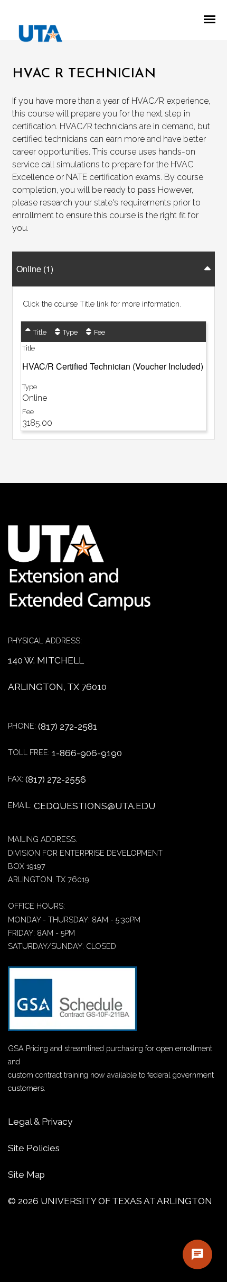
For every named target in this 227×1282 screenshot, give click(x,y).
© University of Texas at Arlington (110, 1201)
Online (34, 269)
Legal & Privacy (40, 1121)
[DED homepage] (35, 36)
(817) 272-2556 (55, 779)
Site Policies (34, 1148)
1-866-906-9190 (87, 753)
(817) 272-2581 (67, 726)
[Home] (87, 573)
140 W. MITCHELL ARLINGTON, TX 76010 (57, 673)
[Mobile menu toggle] (212, 20)
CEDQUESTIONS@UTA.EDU (94, 806)
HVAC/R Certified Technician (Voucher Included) (112, 366)
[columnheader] (36, 331)
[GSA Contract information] (72, 1004)
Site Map (26, 1174)
